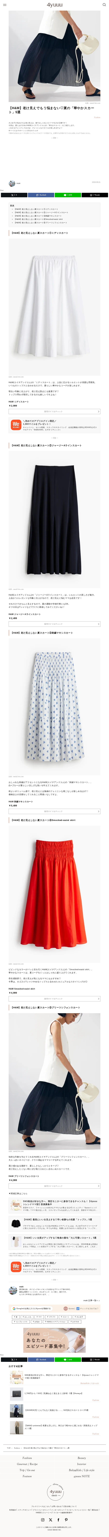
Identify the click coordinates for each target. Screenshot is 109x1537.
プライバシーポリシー (41, 1510)
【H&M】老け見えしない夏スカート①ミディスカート (36, 209)
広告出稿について (70, 1506)
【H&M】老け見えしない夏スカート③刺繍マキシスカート (38, 216)
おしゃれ (28, 1317)
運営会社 (95, 1510)
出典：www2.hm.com (92, 103)
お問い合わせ (57, 1506)
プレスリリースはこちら (40, 1506)
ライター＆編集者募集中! (62, 1513)
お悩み (37, 1322)
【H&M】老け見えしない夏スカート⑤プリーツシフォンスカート (40, 223)
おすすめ (75, 1322)
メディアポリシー (24, 1510)
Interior (81, 1464)
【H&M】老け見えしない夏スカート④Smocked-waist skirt (38, 219)
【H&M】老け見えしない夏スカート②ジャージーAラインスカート (41, 212)
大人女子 (80, 1317)
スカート (66, 1317)
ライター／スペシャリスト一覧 (78, 1510)
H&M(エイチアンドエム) (56, 1322)
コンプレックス (22, 1322)
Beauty (82, 1458)
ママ (40, 1317)
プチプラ (52, 1317)
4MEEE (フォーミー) (44, 1513)
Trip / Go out (27, 1470)
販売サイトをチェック (53, 411)
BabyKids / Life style (82, 1470)
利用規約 (12, 1510)
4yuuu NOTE (82, 1476)
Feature (27, 1476)
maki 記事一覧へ (90, 1300)
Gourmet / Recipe (27, 1464)
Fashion (27, 1458)
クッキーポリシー (58, 1510)
